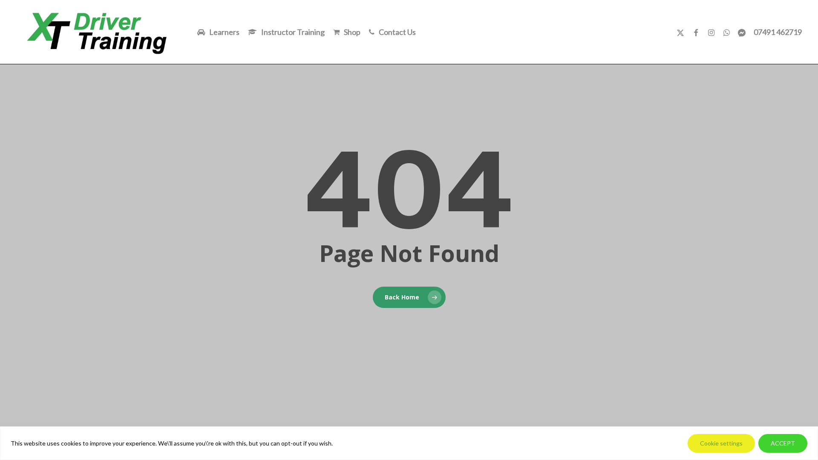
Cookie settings (721, 443)
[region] (409, 443)
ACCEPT (783, 443)
